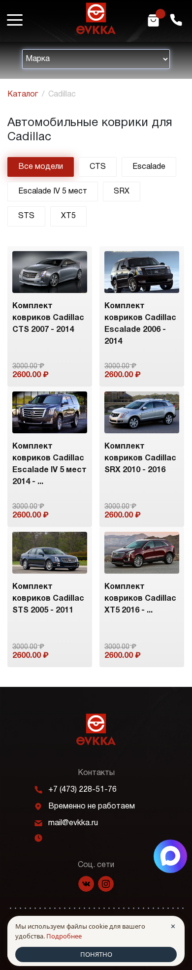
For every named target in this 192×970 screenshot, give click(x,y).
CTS (98, 166)
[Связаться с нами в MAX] (170, 856)
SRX (121, 191)
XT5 (68, 216)
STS (26, 216)
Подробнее (64, 936)
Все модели (40, 166)
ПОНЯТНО (96, 954)
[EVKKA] (96, 729)
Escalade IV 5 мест (52, 191)
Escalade (148, 166)
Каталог (22, 94)
